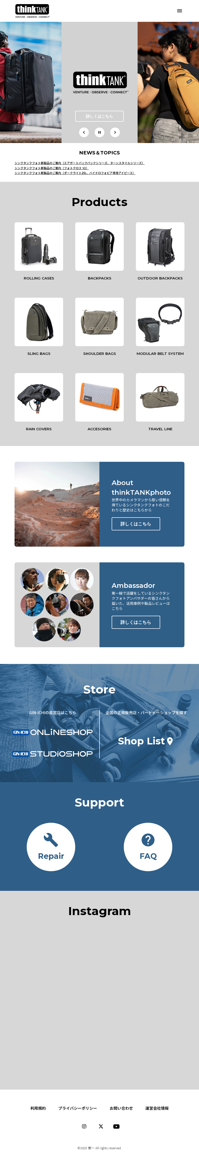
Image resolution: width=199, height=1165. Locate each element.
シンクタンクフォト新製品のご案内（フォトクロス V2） (52, 168)
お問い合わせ (121, 1108)
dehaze (179, 11)
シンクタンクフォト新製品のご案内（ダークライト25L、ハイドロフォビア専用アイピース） (75, 173)
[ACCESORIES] (99, 397)
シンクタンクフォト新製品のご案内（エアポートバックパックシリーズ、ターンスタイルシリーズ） (80, 163)
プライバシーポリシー (77, 1108)
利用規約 (38, 1108)
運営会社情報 (157, 1108)
